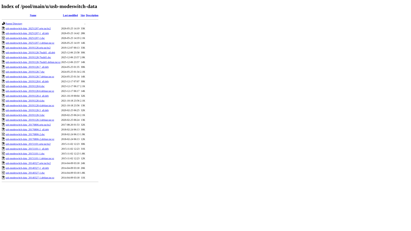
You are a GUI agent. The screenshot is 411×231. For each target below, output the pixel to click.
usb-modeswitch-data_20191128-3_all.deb (27, 110)
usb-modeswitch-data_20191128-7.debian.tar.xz (30, 76)
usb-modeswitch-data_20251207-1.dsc (25, 38)
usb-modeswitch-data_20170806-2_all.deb (27, 129)
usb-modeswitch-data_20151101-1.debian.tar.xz (30, 158)
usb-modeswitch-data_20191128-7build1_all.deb (30, 52)
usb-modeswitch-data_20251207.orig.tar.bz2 (28, 28)
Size (83, 15)
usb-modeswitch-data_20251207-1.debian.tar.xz (30, 43)
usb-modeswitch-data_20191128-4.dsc (25, 100)
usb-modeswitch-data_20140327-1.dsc (25, 172)
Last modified (70, 15)
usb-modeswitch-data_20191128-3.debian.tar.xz (30, 120)
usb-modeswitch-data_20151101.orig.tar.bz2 (28, 144)
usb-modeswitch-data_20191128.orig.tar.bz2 (28, 47)
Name (33, 15)
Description (92, 15)
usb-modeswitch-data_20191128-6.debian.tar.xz (30, 91)
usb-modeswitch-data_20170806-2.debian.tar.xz (30, 139)
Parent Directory (14, 23)
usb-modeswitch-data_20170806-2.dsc (25, 134)
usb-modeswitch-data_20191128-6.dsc (25, 86)
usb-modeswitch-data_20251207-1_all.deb (27, 33)
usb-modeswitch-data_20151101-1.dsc (25, 153)
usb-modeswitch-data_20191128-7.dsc (25, 71)
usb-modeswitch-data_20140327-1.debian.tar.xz (30, 177)
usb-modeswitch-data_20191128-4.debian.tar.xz (30, 105)
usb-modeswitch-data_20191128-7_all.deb (27, 67)
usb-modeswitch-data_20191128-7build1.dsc (28, 57)
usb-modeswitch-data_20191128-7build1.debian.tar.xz (33, 62)
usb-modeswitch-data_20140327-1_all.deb (27, 168)
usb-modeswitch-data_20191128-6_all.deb (27, 81)
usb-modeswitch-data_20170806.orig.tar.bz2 (28, 124)
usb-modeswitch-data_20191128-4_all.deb (27, 95)
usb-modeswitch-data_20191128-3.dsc (25, 115)
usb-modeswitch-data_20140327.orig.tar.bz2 (28, 163)
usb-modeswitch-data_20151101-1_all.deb (27, 148)
